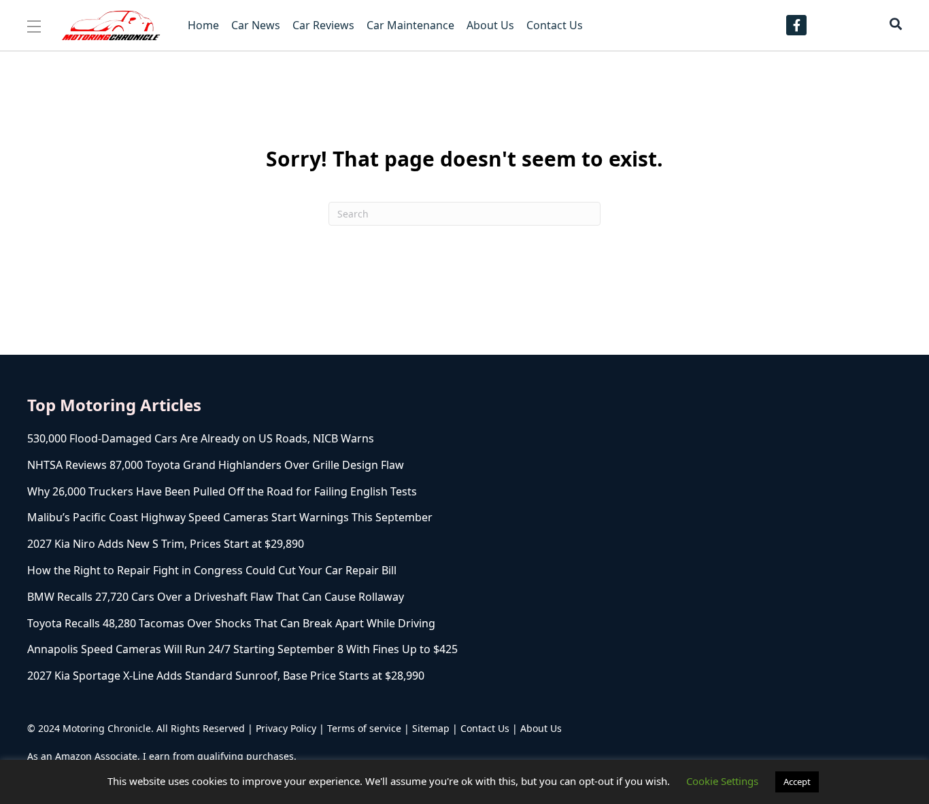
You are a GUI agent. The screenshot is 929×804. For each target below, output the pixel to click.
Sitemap (431, 728)
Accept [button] (797, 781)
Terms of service (364, 728)
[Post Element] (311, 439)
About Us (541, 728)
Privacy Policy (286, 728)
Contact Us (484, 728)
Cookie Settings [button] (722, 781)
